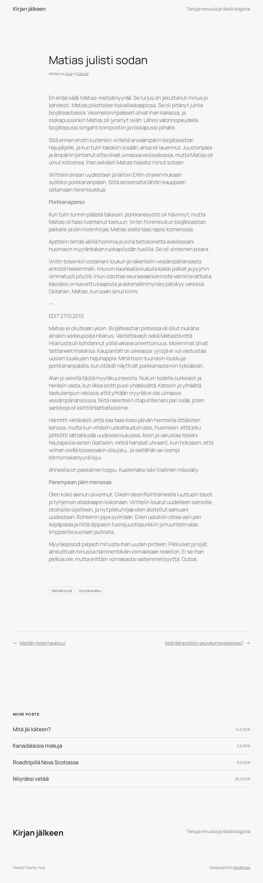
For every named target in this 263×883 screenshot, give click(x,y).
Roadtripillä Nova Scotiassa (46, 762)
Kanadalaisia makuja (37, 746)
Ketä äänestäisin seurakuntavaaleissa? (204, 643)
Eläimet (82, 73)
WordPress (241, 867)
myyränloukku (90, 590)
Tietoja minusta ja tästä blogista (218, 9)
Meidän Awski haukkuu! (42, 643)
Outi (69, 73)
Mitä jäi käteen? (32, 729)
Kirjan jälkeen (29, 8)
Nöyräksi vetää (31, 779)
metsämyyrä (62, 590)
